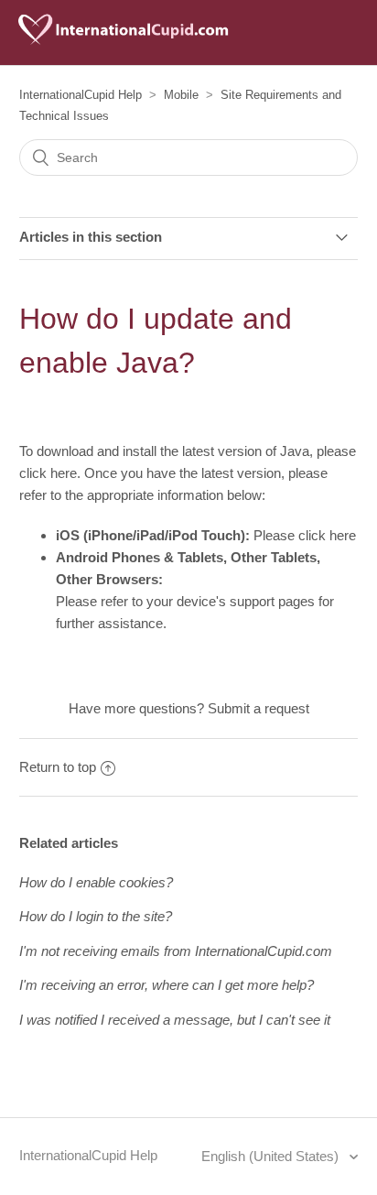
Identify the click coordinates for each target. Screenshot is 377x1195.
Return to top (57, 767)
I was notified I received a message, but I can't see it (174, 1019)
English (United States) (271, 1156)
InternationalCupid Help (80, 95)
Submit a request (258, 708)
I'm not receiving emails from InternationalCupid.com (175, 951)
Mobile (181, 95)
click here (48, 473)
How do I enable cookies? (96, 882)
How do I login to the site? (95, 916)
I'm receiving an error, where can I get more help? (166, 985)
